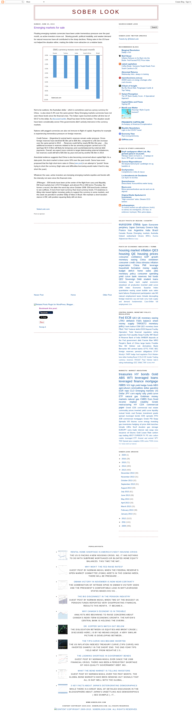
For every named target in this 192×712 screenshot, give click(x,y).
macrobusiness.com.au (132, 78)
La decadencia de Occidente (134, 175)
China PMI (139, 265)
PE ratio (149, 435)
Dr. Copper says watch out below (104, 626)
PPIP (153, 362)
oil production (134, 285)
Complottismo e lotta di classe (133, 172)
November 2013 (128, 477)
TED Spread (123, 441)
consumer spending (148, 273)
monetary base (126, 282)
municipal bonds (133, 416)
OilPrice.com (127, 139)
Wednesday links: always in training (135, 74)
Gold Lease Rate (144, 433)
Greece (149, 227)
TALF (126, 329)
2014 (124, 466)
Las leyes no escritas (130, 178)
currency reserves (126, 360)
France (122, 230)
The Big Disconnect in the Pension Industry (104, 596)
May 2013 (125, 499)
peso (130, 441)
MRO (156, 340)
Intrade (145, 296)
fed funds (153, 276)
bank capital (142, 282)
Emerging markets (142, 233)
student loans (151, 279)
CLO (132, 391)
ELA (141, 357)
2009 (124, 526)
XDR (127, 444)
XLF (130, 444)
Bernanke (123, 349)
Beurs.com (126, 187)
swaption (136, 441)
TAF (144, 363)
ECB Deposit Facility (149, 329)
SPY (156, 438)
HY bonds (142, 374)
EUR (121, 391)
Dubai (136, 239)
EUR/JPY (122, 430)
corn (132, 393)
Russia (129, 233)
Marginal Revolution (131, 50)
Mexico (131, 239)
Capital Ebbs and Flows (132, 102)
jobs (156, 271)
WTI (130, 377)
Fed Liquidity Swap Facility (138, 335)
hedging (135, 424)
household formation (129, 268)
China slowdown (149, 259)
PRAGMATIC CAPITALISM (133, 122)
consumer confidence (130, 257)
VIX (128, 385)
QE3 (155, 250)
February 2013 (127, 510)
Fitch (150, 354)
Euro (150, 399)
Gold (155, 374)
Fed (121, 317)
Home (73, 295)
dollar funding (128, 357)
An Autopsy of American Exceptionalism (137, 124)
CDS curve (144, 441)
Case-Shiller (149, 302)
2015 (124, 462)
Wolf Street (126, 56)
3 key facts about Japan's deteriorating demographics (104, 685)
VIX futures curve (134, 421)
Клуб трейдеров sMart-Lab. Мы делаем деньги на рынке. (136, 152)
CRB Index (124, 288)
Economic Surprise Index (145, 288)
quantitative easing (127, 290)
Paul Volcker (147, 360)
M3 (156, 293)
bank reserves (139, 276)
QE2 (121, 279)
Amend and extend (145, 438)
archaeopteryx (128, 205)
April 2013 (125, 503)
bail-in (156, 360)
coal (133, 413)
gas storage (152, 427)
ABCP (131, 435)
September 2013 (128, 484)
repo (127, 391)
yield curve (124, 276)
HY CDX (139, 404)
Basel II (136, 357)
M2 (125, 346)
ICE (144, 357)
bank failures (124, 293)
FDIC (151, 349)
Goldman (144, 396)
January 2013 (127, 514)
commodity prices (126, 410)
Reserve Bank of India (130, 337)
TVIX (151, 441)
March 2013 (126, 506)
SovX (135, 427)
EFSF (156, 351)
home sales (144, 271)
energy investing (151, 421)
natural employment (127, 296)
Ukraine (141, 236)
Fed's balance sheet (147, 321)
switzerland (131, 236)
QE (133, 254)
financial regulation (143, 332)
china (136, 224)
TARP (128, 354)
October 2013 (127, 480)
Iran (130, 230)
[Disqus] (73, 259)
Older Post (107, 295)
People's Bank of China (129, 343)
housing (124, 254)
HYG (156, 416)
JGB (120, 419)
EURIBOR (138, 435)
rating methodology (126, 363)
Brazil (155, 230)
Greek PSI (148, 419)
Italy (156, 227)
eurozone (125, 224)
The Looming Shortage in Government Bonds (104, 656)
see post (78, 163)
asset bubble (142, 290)
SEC (156, 349)
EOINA (149, 362)
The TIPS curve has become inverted (104, 641)
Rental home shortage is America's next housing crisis (104, 552)
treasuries (125, 374)
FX (144, 435)
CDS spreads (147, 416)
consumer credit (127, 262)
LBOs (128, 427)
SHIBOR (144, 337)
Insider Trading (152, 357)
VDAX (124, 444)
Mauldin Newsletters (131, 128)
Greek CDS (131, 408)
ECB (128, 317)
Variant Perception (130, 94)
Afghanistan (123, 239)
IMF (151, 335)
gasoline (154, 388)
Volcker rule (134, 346)
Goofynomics (128, 170)
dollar (146, 388)
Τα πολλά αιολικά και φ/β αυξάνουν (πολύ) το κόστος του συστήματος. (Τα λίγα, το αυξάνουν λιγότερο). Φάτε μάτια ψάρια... (138, 209)
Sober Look (96, 12)
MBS (155, 385)
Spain (144, 224)
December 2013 (128, 473)
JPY (127, 393)
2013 (124, 470)
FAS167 (138, 360)
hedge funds (147, 385)
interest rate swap (146, 430)
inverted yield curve (149, 285)
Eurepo (139, 413)
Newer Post (38, 295)
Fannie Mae (147, 340)
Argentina (138, 230)
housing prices (147, 254)
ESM (138, 326)
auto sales (153, 290)
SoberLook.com (43, 209)
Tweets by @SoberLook (129, 39)
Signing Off (126, 104)
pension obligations (143, 351)
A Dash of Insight (129, 86)
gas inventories (125, 424)
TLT (120, 444)
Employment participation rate (142, 293)
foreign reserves (125, 299)
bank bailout (131, 326)
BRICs (148, 236)
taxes (139, 296)
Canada (122, 233)
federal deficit (135, 329)
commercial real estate (148, 408)
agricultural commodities (131, 388)
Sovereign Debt (133, 279)
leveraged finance (131, 381)
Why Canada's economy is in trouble (104, 611)
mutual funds (124, 413)
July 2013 (125, 492)
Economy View (128, 134)
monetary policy (127, 273)
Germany (140, 227)
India (148, 230)
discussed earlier (59, 119)
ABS (122, 377)
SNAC (140, 363)
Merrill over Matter (130, 108)
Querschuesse (128, 181)
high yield (135, 385)
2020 (124, 455)
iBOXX (134, 444)
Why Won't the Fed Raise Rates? (104, 567)
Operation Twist (126, 332)
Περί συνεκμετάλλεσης (130, 136)
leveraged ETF (131, 438)
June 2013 (125, 495)
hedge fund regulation (139, 354)
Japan (132, 227)
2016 (124, 459)
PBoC (121, 329)
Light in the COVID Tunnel (131, 130)
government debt (134, 340)
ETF (121, 396)
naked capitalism (129, 64)
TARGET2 (141, 323)
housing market (129, 250)
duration (142, 427)
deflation (130, 321)
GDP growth (151, 257)
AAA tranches (152, 424)
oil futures (131, 433)
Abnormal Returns (130, 72)
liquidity (155, 410)
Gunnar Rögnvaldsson (132, 162)
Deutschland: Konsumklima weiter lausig (137, 183)
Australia (154, 233)
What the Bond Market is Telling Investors (104, 671)
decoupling (153, 296)
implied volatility (139, 402)
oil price (143, 424)
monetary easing (128, 259)
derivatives (146, 346)
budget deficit (126, 271)
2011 (124, 522)
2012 (124, 518)
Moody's (122, 354)
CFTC (145, 349)
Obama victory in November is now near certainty (104, 582)
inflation (146, 250)
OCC (135, 363)
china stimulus (143, 262)
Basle (155, 346)
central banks (137, 349)
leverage (154, 265)
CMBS (143, 399)
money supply (150, 268)
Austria (155, 236)
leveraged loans (146, 377)
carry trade (148, 299)
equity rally (140, 393)
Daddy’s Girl (126, 52)
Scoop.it (42, 327)
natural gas (131, 396)
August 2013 (126, 488)
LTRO (121, 321)
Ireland (122, 236)
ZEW (130, 304)
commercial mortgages (133, 419)
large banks (146, 343)
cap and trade (138, 299)
